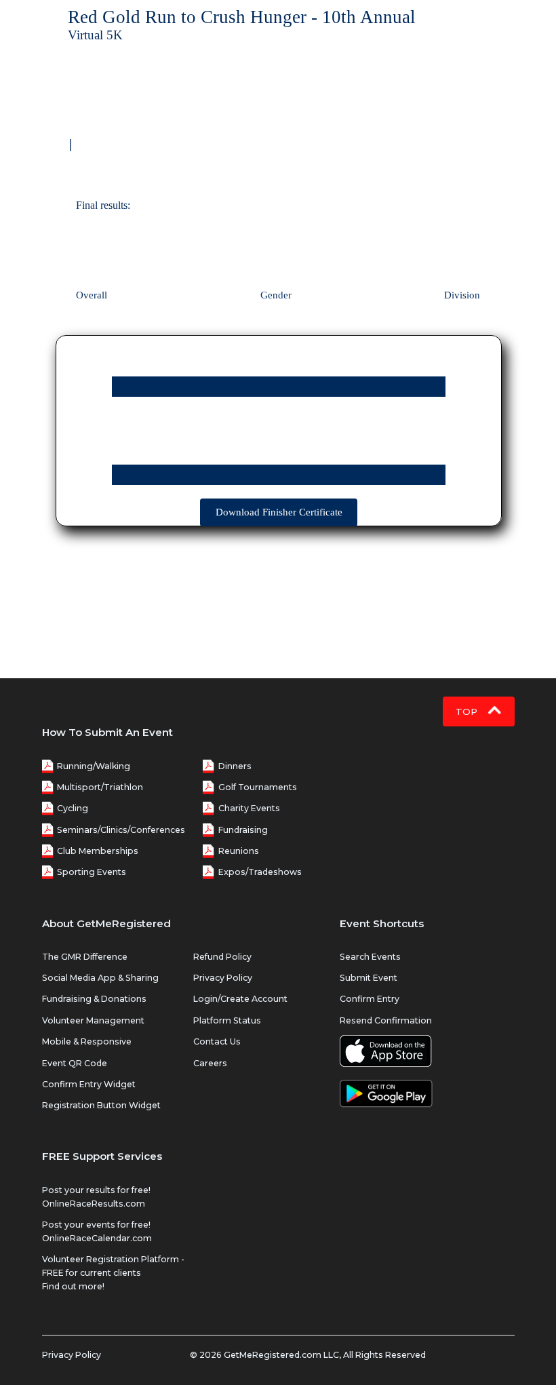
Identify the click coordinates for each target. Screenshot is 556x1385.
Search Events (370, 957)
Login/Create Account (240, 999)
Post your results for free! (96, 1190)
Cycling (72, 808)
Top (468, 711)
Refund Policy (222, 957)
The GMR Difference (84, 957)
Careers (210, 1063)
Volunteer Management (93, 1020)
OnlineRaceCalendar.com (97, 1238)
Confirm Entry (369, 999)
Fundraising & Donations (94, 999)
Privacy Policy (222, 978)
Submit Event (368, 978)
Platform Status (227, 1020)
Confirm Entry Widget (89, 1084)
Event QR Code (74, 1063)
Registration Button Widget (101, 1105)
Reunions (238, 851)
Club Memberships (97, 851)
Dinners (235, 766)
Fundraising (243, 830)
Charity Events (249, 808)
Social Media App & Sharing (100, 978)
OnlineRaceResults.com (93, 1203)
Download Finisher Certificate (279, 512)
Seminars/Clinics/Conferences (121, 830)
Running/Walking (93, 766)
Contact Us (217, 1041)
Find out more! (73, 1286)
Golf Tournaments (257, 787)
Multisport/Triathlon (100, 787)
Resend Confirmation (386, 1020)
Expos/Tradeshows (260, 872)
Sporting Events (91, 872)
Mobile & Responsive (87, 1041)
